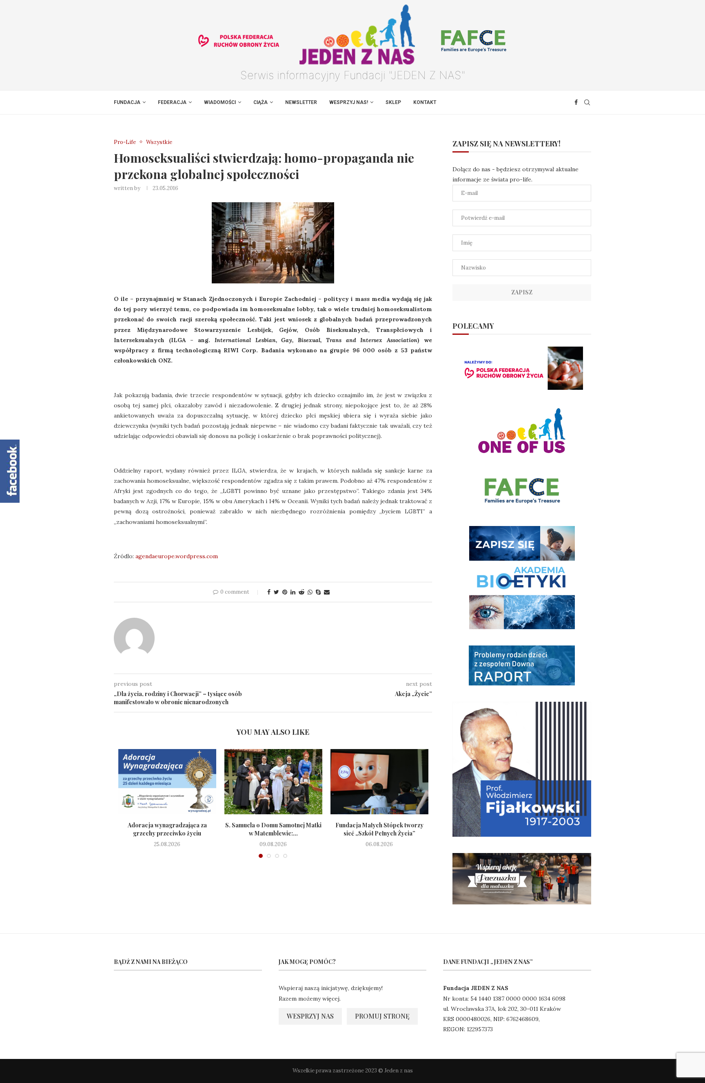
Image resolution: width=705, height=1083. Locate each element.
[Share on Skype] (318, 592)
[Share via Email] (327, 592)
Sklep (393, 102)
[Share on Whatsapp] (310, 592)
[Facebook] (576, 102)
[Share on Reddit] (301, 592)
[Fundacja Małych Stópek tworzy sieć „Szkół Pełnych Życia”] (379, 781)
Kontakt (424, 102)
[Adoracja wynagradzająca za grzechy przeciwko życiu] (167, 781)
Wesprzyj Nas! (348, 102)
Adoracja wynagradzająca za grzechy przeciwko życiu (167, 829)
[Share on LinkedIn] (292, 592)
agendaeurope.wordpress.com (176, 556)
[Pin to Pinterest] (284, 592)
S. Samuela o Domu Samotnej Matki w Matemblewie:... (273, 829)
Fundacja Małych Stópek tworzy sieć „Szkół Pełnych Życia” (379, 829)
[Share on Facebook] (268, 592)
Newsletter (301, 102)
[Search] (587, 102)
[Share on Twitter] (276, 592)
